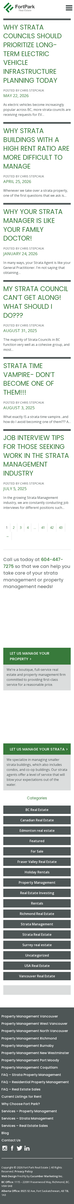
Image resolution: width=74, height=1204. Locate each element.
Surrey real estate (37, 945)
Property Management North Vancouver (34, 1030)
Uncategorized (37, 955)
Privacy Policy (24, 1171)
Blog (5, 1133)
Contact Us (11, 1140)
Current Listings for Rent (21, 1096)
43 (60, 527)
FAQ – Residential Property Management (35, 1082)
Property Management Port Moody (30, 1060)
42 (52, 527)
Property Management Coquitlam (29, 1067)
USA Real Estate (37, 965)
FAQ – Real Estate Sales (20, 1089)
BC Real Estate (37, 809)
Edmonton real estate (37, 830)
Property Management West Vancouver (34, 1023)
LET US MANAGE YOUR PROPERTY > (29, 656)
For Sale (37, 851)
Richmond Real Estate (37, 913)
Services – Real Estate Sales (24, 1125)
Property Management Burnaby (27, 1045)
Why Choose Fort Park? (20, 1103)
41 (43, 527)
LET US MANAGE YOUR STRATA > (39, 749)
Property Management (37, 882)
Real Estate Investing (37, 893)
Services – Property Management (29, 1111)
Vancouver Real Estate (37, 976)
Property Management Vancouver (29, 1016)
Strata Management (37, 924)
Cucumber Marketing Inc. (46, 1176)
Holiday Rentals (37, 872)
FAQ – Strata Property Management (31, 1074)
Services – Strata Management (27, 1118)
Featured (37, 841)
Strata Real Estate (37, 934)
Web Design (9, 1176)
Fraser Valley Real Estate (37, 861)
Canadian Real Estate (37, 820)
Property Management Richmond (29, 1038)
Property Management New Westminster (35, 1053)
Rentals (37, 903)
